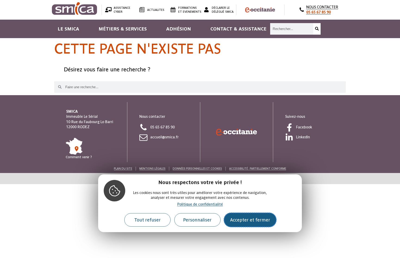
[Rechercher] (317, 29)
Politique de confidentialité (200, 204)
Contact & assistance (238, 29)
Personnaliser (197, 220)
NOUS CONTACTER (322, 9)
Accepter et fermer (250, 220)
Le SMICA (68, 29)
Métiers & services (123, 29)
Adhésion (178, 29)
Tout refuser (147, 220)
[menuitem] (68, 29)
